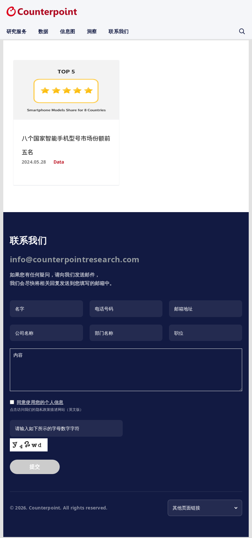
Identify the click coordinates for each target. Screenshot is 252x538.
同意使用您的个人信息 (40, 402)
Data (58, 162)
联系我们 (119, 31)
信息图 (67, 31)
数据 (43, 31)
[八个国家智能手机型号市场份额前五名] (66, 89)
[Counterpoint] (42, 12)
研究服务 (17, 31)
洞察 (92, 31)
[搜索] (241, 31)
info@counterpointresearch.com (74, 259)
